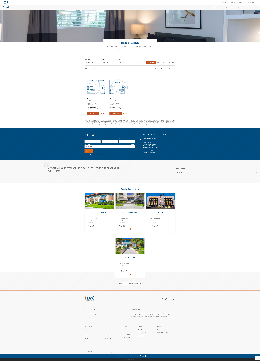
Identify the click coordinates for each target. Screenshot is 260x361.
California (106, 332)
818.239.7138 (122, 223)
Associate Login (141, 336)
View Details (93, 113)
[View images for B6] (96, 86)
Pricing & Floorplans (216, 7)
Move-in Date (122, 59)
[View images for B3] (118, 86)
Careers (240, 2)
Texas (85, 345)
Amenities (232, 7)
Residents (233, 2)
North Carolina (108, 338)
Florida (106, 335)
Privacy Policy (141, 329)
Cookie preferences (130, 359)
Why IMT (102, 352)
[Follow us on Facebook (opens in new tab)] (163, 299)
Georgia (86, 338)
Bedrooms (87, 59)
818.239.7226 (91, 223)
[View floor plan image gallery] (101, 113)
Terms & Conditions (142, 332)
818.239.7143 (122, 268)
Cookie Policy (160, 329)
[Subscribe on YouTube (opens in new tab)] (174, 299)
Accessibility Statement (162, 332)
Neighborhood (240, 7)
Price (103, 59)
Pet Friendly (127, 337)
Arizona (86, 332)
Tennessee (106, 342)
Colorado (86, 335)
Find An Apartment (250, 2)
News (125, 341)
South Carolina (88, 342)
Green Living (127, 334)
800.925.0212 (87, 317)
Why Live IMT (127, 331)
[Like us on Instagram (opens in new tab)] (166, 299)
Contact (254, 7)
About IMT (224, 2)
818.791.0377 (153, 223)
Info (247, 7)
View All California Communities (130, 283)
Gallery (225, 7)
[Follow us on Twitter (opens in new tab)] (170, 299)
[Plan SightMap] (104, 113)
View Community (93, 229)
